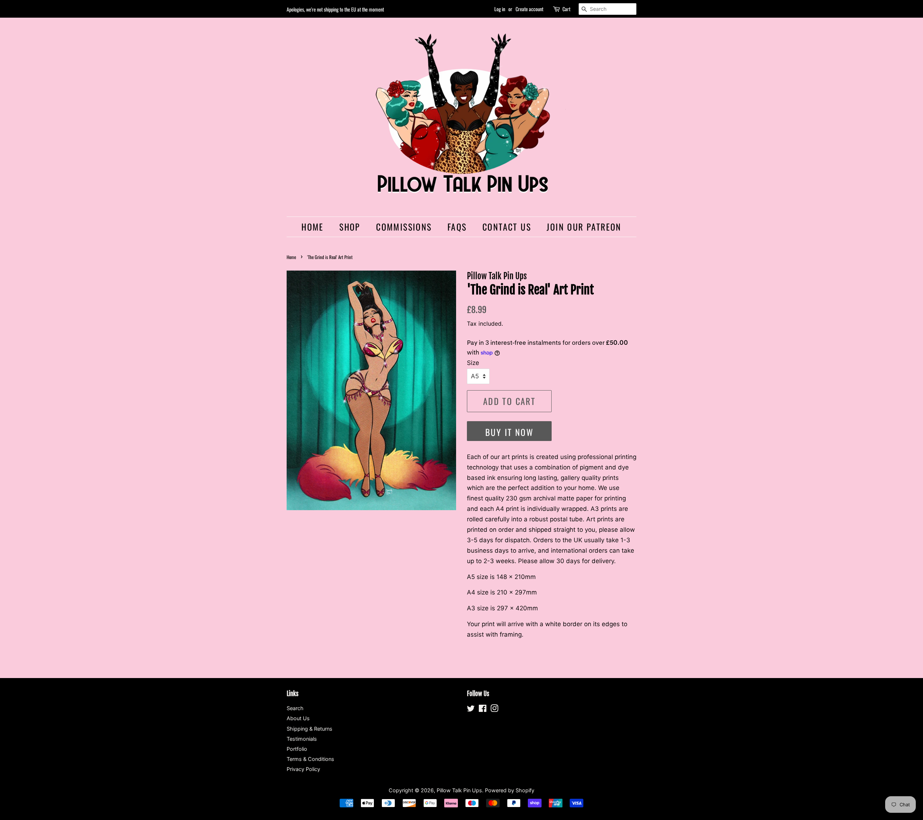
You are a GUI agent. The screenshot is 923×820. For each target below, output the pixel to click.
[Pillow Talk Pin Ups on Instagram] (494, 710)
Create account (529, 9)
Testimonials (302, 739)
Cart (566, 9)
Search (295, 708)
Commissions (404, 226)
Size (473, 362)
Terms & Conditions (310, 759)
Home (312, 226)
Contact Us (506, 226)
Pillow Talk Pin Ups (459, 790)
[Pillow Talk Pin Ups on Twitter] (471, 710)
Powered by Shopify (509, 790)
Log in (499, 9)
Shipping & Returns (309, 729)
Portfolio (297, 749)
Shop (350, 226)
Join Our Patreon (584, 226)
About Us (298, 718)
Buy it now (509, 431)
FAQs (457, 226)
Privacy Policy (303, 769)
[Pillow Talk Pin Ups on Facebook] (482, 710)
